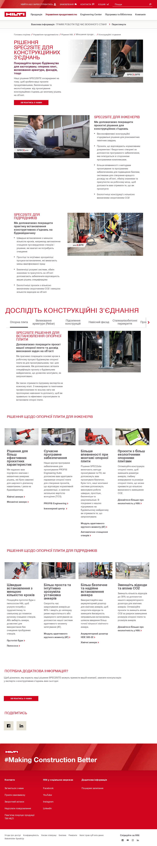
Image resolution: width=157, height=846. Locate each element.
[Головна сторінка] (15, 14)
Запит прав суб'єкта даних (91, 835)
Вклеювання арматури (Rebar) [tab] (44, 322)
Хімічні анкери (15, 496)
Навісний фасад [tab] (99, 321)
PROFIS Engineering (55, 503)
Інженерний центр (54, 508)
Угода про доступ (13, 835)
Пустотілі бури (15, 640)
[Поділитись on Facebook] (8, 725)
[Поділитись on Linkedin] (21, 725)
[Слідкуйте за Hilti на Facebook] (122, 840)
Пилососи (12, 645)
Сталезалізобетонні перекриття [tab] (125, 322)
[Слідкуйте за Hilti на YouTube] (127, 840)
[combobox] (132, 4)
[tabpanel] (78, 495)
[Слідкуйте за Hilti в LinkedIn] (137, 840)
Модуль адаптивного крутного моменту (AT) (93, 525)
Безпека (62, 835)
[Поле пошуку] (150, 4)
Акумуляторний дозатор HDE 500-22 (94, 635)
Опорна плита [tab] (19, 321)
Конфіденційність (31, 835)
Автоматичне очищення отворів (94, 533)
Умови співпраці (48, 835)
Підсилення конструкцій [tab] (73, 322)
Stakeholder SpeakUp (14, 838)
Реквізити (73, 835)
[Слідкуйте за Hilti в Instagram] (132, 840)
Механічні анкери (17, 501)
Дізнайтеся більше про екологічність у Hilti (131, 501)
